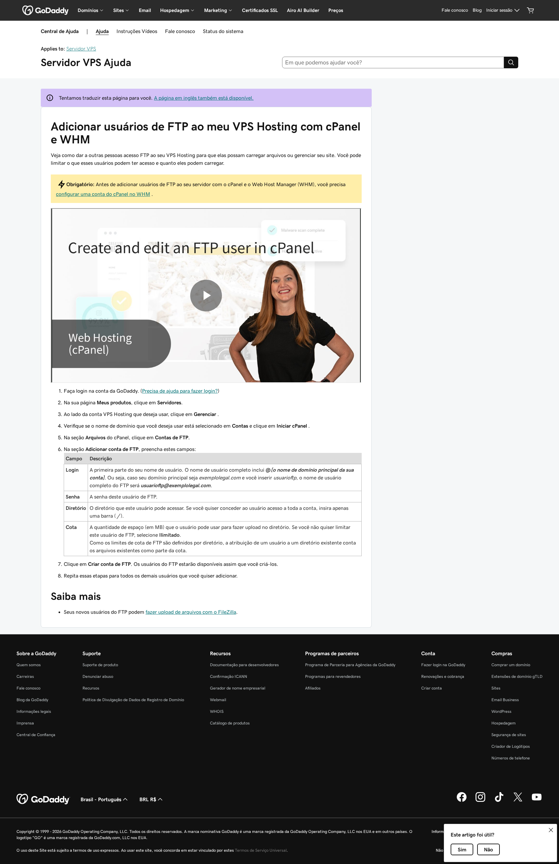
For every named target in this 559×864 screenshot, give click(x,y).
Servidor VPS (81, 48)
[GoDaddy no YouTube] (537, 800)
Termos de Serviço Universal (261, 850)
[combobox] (393, 62)
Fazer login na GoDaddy (443, 665)
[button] (551, 830)
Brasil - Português (101, 799)
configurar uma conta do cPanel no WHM (103, 193)
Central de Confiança (35, 735)
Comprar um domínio (510, 665)
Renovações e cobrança (442, 676)
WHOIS (217, 711)
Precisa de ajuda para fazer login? (180, 390)
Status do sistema (223, 31)
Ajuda (102, 31)
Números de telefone (510, 758)
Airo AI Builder (303, 10)
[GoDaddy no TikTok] (499, 800)
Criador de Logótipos (510, 746)
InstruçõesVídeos (136, 31)
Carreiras (25, 676)
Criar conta (431, 688)
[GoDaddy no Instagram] (480, 800)
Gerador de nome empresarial (237, 688)
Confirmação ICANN (228, 676)
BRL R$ (147, 799)
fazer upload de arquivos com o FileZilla (191, 611)
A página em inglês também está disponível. (204, 97)
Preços (335, 10)
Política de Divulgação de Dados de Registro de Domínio (133, 700)
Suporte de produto (100, 665)
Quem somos (28, 665)
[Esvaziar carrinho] (530, 10)
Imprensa (25, 723)
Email (145, 10)
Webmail (218, 700)
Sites (495, 688)
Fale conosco (180, 31)
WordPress (501, 711)
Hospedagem (503, 723)
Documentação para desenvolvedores (244, 665)
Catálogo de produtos (230, 723)
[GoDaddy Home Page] (43, 799)
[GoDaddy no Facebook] (461, 800)
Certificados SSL (260, 10)
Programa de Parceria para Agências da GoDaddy (350, 665)
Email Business (505, 700)
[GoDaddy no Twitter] (518, 800)
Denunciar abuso (97, 676)
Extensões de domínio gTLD (517, 676)
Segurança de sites (508, 735)
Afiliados (313, 688)
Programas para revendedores (333, 676)
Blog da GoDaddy (32, 700)
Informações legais (33, 711)
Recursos (90, 688)
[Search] (511, 62)
